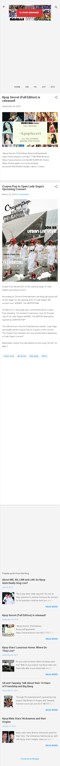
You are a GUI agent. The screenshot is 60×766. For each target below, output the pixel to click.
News (44, 356)
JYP (44, 87)
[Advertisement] (30, 52)
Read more (52, 606)
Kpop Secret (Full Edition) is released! (24, 615)
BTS (53, 87)
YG (35, 87)
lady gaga (34, 356)
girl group (21, 356)
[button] (56, 97)
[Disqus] (30, 393)
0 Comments (23, 194)
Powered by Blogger (30, 759)
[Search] (56, 7)
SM (27, 87)
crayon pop (8, 356)
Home (17, 87)
